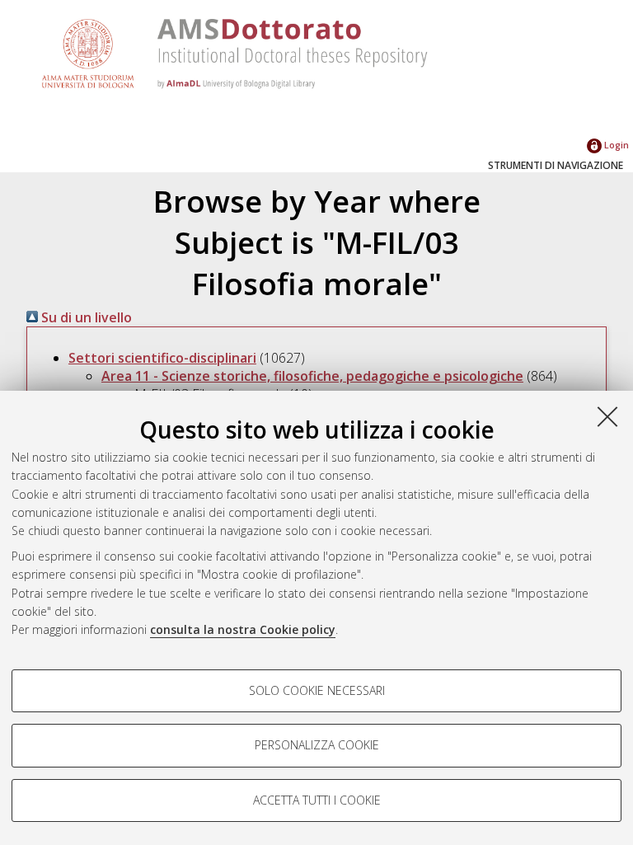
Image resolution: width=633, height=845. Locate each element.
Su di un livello (85, 317)
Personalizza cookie (317, 745)
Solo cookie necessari (317, 690)
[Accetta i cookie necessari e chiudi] (607, 416)
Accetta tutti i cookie (317, 800)
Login (615, 144)
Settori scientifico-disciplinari (162, 358)
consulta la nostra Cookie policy (242, 629)
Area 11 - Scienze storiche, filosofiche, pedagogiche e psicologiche (312, 376)
